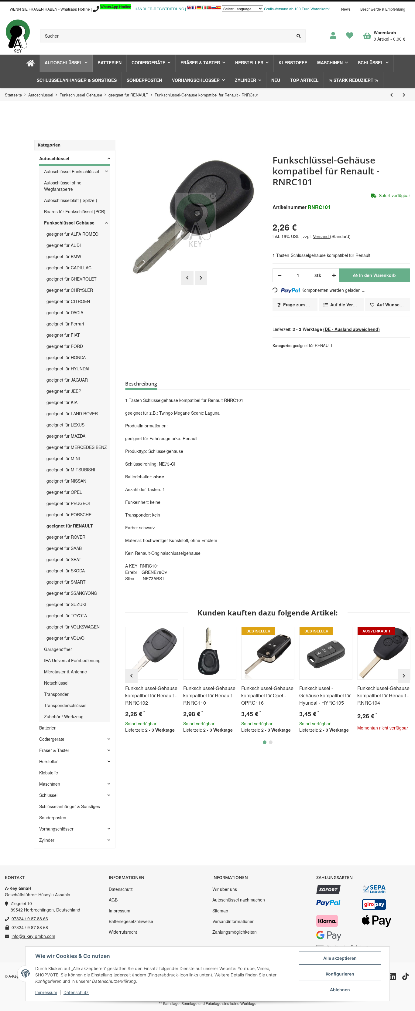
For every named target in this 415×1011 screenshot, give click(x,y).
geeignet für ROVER (65, 537)
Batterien (48, 728)
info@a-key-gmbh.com (33, 936)
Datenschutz (121, 889)
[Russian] (213, 9)
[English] (189, 9)
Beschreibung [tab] (141, 383)
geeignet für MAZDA (65, 436)
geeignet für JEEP (63, 391)
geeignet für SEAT (63, 559)
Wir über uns (224, 889)
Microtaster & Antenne (65, 672)
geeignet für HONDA (66, 357)
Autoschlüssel (54, 158)
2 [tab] (271, 742)
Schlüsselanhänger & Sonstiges (69, 806)
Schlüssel (48, 795)
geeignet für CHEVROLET (71, 279)
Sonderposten (52, 817)
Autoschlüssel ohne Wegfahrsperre (62, 186)
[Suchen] (299, 35)
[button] (333, 35)
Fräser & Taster (54, 750)
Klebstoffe (48, 773)
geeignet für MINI (63, 458)
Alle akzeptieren (340, 958)
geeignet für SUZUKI (66, 604)
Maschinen (49, 784)
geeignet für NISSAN (66, 481)
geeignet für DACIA (64, 312)
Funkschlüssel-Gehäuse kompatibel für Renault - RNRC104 (383, 695)
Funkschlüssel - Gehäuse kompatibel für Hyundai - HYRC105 (325, 695)
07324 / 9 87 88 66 (30, 918)
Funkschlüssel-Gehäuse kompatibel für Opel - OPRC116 (267, 695)
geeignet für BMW (63, 256)
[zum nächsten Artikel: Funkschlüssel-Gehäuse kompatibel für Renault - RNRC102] (404, 94)
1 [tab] (264, 742)
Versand (321, 236)
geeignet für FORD (64, 346)
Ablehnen (340, 989)
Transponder (56, 694)
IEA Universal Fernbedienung (72, 660)
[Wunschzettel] (349, 35)
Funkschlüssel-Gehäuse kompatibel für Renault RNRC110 (209, 695)
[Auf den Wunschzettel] (171, 634)
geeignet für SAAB (64, 548)
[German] (199, 9)
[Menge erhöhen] (332, 275)
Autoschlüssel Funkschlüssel (71, 171)
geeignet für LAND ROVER (72, 413)
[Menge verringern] (279, 275)
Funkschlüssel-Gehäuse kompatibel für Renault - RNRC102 (151, 695)
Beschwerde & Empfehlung (382, 9)
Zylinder (46, 840)
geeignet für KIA (61, 402)
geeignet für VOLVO (65, 638)
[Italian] (203, 9)
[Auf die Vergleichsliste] (156, 634)
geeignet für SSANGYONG (71, 593)
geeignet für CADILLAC (68, 268)
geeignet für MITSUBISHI (70, 470)
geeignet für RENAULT (313, 345)
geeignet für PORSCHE (68, 514)
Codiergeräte (51, 739)
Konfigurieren (340, 973)
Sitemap (220, 911)
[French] (194, 9)
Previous (187, 278)
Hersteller (48, 761)
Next (201, 278)
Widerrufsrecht (123, 932)
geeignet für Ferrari (65, 324)
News (346, 9)
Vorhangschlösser (56, 829)
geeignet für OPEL (64, 492)
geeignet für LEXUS (65, 425)
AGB (113, 900)
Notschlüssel (56, 683)
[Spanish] (218, 9)
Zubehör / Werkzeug (64, 716)
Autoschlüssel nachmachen (238, 900)
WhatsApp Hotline (115, 6)
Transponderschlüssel (65, 705)
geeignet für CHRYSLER (69, 290)
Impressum (119, 911)
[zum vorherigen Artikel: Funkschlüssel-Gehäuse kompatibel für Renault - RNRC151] (391, 94)
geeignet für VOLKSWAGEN (73, 627)
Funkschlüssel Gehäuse (69, 223)
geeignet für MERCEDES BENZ (76, 447)
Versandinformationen (233, 921)
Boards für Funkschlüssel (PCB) (74, 211)
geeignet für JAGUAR (67, 380)
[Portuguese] (208, 9)
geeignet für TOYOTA (66, 615)
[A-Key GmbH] (17, 36)
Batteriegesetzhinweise (131, 921)
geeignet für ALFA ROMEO (72, 234)
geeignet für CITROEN (68, 301)
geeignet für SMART (66, 582)
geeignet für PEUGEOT (68, 503)
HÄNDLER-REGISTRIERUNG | (160, 8)
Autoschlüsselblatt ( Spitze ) (70, 200)
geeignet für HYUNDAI (67, 369)
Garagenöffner (58, 649)
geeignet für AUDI (63, 245)
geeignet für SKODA (65, 571)
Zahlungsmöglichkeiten (234, 932)
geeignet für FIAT (63, 335)
